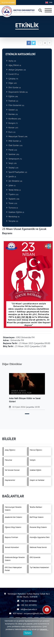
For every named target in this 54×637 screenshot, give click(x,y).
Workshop (13, 216)
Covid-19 (13, 74)
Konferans (14, 118)
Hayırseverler (10, 480)
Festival (12, 101)
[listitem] (27, 391)
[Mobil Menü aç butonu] (48, 10)
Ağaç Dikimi (14, 65)
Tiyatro (12, 194)
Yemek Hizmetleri (12, 547)
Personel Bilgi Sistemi (38, 527)
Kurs (11, 132)
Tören (12, 203)
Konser (12, 127)
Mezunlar (8, 460)
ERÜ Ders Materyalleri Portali (13, 569)
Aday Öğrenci (10, 450)
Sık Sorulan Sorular (12, 470)
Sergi (12, 163)
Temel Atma (14, 190)
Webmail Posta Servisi (38, 547)
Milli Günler (14, 141)
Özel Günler (14, 145)
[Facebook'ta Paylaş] (29, 43)
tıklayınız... (44, 629)
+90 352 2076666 (28, 601)
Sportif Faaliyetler (17, 172)
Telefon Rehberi (36, 507)
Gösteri (12, 109)
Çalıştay (12, 78)
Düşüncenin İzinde (17, 92)
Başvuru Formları (11, 537)
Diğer (12, 83)
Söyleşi (12, 167)
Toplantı (13, 198)
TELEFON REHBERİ (8, 2)
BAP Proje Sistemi (36, 517)
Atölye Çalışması (16, 69)
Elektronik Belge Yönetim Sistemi (15, 558)
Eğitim (12, 96)
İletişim (33, 460)
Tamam (28, 633)
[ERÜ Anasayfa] (18, 11)
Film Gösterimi (15, 105)
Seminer (13, 154)
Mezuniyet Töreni (17, 136)
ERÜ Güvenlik (35, 557)
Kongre (12, 123)
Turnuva (12, 207)
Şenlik (11, 176)
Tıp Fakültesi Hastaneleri (39, 567)
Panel (12, 149)
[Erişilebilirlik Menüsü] (46, 609)
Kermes (12, 114)
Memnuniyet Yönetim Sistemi (13, 508)
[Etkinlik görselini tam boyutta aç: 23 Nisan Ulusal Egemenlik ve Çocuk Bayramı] (28, 284)
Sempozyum (14, 158)
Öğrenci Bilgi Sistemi (13, 527)
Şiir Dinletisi (14, 181)
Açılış (11, 60)
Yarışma (12, 221)
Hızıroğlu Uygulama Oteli (40, 537)
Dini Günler (14, 87)
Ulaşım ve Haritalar (37, 480)
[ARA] (40, 10)
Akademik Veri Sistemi (13, 517)
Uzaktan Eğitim (15, 212)
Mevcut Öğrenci (36, 450)
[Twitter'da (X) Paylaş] (33, 43)
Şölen (11, 185)
